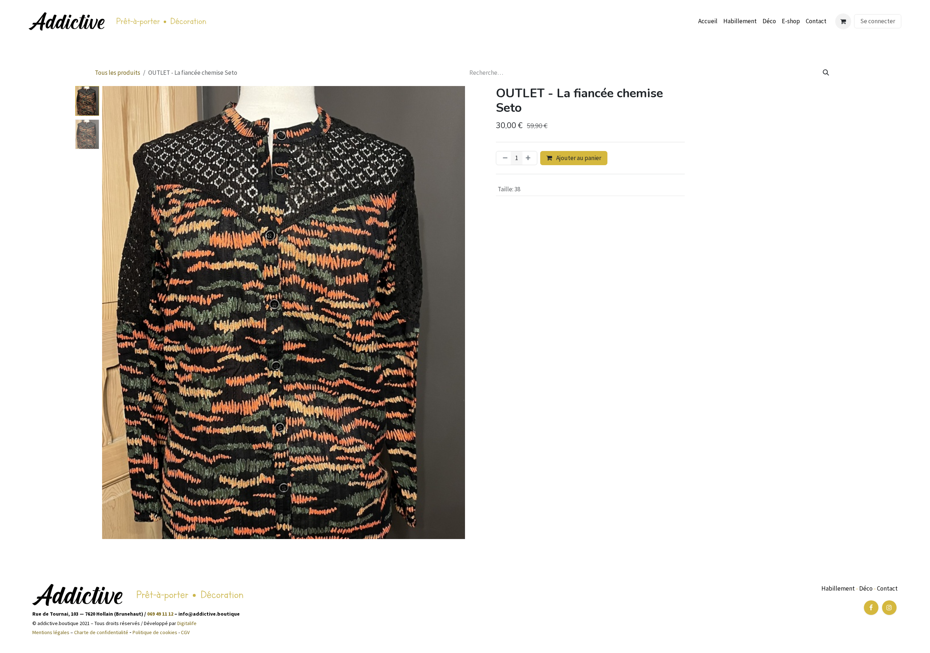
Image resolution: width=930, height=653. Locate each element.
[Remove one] (503, 158)
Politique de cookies (155, 632)
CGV (185, 632)
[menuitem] (707, 21)
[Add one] (529, 158)
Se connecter (877, 21)
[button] (120, 312)
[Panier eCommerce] (843, 21)
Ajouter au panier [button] (578, 158)
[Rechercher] (826, 73)
